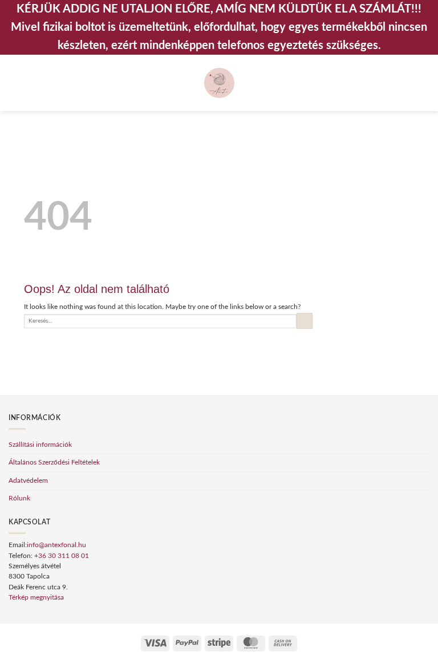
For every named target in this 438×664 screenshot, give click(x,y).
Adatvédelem (28, 481)
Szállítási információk (40, 445)
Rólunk (19, 498)
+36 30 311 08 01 (61, 556)
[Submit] (305, 321)
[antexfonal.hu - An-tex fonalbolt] (219, 83)
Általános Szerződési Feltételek (54, 462)
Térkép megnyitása (36, 597)
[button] (13, 83)
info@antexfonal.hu (56, 545)
